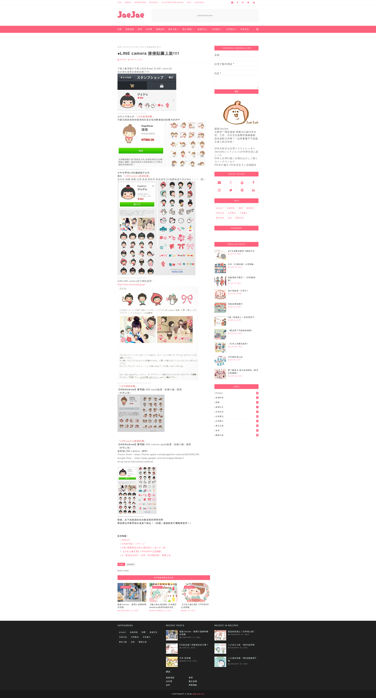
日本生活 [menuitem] (244, 29)
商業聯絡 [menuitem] (123, 36)
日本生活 (220, 213)
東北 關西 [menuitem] (187, 29)
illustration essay (173, 2)
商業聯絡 (193, 685)
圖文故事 (193, 681)
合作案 (169, 681)
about (128, 2)
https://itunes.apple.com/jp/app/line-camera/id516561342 (166, 454)
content (199, 2)
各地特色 (231, 208)
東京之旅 (220, 218)
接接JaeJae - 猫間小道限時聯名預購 (132, 606)
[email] (232, 2)
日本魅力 (244, 213)
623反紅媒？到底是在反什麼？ (194, 645)
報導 (191, 678)
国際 (241, 208)
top (120, 2)
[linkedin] (254, 190)
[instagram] (243, 2)
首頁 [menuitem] (120, 29)
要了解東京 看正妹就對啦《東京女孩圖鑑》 (243, 371)
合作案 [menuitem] (149, 29)
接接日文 (251, 208)
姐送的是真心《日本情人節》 (241, 631)
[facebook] (237, 2)
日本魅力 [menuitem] (216, 29)
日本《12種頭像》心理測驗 (241, 264)
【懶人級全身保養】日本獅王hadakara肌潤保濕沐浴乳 (163, 606)
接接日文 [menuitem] (202, 29)
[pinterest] (242, 190)
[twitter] (248, 2)
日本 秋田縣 (185, 658)
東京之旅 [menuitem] (172, 29)
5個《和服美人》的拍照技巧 (241, 317)
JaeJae (122, 59)
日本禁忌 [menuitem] (230, 29)
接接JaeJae (198, 694)
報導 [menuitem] (140, 29)
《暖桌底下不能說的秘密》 (240, 330)
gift (189, 2)
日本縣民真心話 (235, 357)
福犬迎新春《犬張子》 (238, 291)
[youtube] (253, 2)
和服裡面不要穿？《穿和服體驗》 (241, 279)
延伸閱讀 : (123, 536)
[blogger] (231, 182)
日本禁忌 (232, 213)
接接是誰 (170, 678)
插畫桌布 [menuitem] (160, 29)
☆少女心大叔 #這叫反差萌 (241, 645)
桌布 (230, 218)
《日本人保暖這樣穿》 (238, 344)
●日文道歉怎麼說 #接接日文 (241, 251)
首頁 (119, 47)
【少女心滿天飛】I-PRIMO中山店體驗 (195, 606)
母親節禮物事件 (235, 304)
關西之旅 (240, 218)
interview (140, 2)
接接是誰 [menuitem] (130, 29)
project (154, 2)
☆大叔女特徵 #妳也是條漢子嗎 (242, 659)
